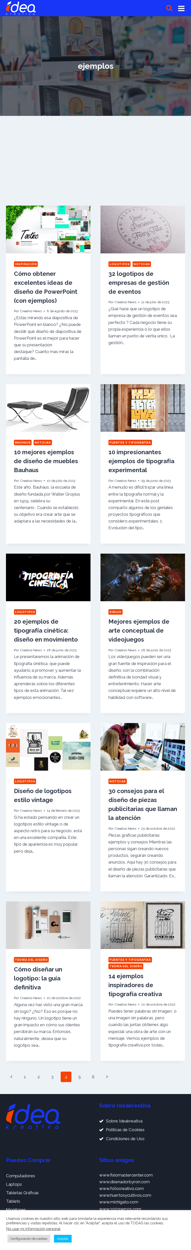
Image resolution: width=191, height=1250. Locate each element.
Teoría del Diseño (31, 959)
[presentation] (48, 229)
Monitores (16, 1209)
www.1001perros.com (120, 1208)
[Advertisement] (95, 159)
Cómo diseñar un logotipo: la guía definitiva (38, 978)
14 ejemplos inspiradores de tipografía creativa (135, 985)
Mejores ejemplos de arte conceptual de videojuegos (138, 630)
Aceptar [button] (63, 1239)
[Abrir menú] (181, 8)
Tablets (13, 1201)
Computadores (20, 1175)
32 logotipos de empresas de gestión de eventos (138, 282)
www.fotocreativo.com (121, 1188)
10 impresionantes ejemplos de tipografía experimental (141, 461)
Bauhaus (23, 442)
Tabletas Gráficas (22, 1192)
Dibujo (115, 612)
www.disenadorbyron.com (124, 1181)
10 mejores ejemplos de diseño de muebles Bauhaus (46, 461)
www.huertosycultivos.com (125, 1195)
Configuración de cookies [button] (28, 1239)
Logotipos (119, 264)
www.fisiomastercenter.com (126, 1175)
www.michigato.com (118, 1201)
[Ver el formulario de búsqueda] (169, 8)
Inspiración (26, 264)
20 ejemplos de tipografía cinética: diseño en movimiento (46, 630)
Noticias (142, 264)
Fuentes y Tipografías (130, 442)
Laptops (14, 1184)
